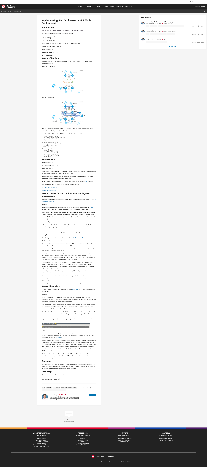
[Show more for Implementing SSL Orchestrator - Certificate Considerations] (174, 34)
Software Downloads (124, 440)
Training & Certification (82, 445)
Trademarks (80, 461)
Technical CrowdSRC (41, 440)
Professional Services (124, 437)
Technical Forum (41, 437)
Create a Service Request (124, 438)
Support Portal (124, 441)
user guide (58, 337)
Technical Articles (17, 11)
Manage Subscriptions (124, 435)
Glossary (82, 438)
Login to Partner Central (165, 440)
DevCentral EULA (41, 443)
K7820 (51, 212)
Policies (85, 461)
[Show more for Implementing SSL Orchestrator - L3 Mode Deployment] (183, 26)
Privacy (90, 461)
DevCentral (3, 11)
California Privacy (97, 461)
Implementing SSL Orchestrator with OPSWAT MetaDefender (162, 38)
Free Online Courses (83, 443)
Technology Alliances (166, 437)
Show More (173, 46)
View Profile (92, 395)
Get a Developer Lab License (41, 445)
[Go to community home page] (8, 7)
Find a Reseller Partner (165, 435)
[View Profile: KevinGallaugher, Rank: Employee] (45, 397)
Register (197, 6)
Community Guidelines (41, 441)
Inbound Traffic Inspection (49, 190)
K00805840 (75, 289)
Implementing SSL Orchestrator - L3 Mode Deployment (160, 22)
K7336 (91, 207)
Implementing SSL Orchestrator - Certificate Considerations (162, 30)
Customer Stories (83, 440)
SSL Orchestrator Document (80, 238)
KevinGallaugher (54, 395)
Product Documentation (83, 435)
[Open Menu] (205, 11)
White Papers (83, 437)
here (86, 181)
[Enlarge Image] (69, 82)
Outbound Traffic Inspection (49, 187)
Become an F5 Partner (165, 438)
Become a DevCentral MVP (41, 446)
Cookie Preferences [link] (125, 461)
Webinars (82, 441)
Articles (9, 11)
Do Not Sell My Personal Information (111, 461)
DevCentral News (41, 435)
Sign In (203, 6)
